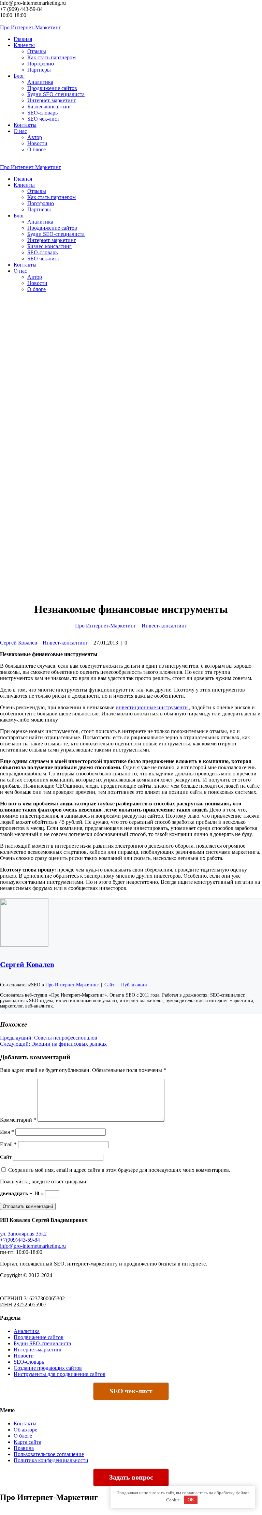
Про (30, 27)
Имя (7, 1132)
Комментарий (18, 1120)
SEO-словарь (42, 113)
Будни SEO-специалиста (56, 94)
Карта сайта (27, 1442)
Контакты (25, 1423)
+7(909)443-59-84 (20, 1240)
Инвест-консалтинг (164, 625)
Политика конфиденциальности (51, 1460)
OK (191, 1499)
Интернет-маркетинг (51, 100)
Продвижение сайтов (52, 88)
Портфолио (40, 63)
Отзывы (36, 51)
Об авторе (25, 1430)
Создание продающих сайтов (48, 1368)
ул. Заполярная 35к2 (23, 1234)
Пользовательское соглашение (49, 1454)
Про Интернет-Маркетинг (105, 625)
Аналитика (40, 82)
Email (8, 1144)
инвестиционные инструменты (152, 707)
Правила (24, 1448)
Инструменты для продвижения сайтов (59, 1374)
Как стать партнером (51, 57)
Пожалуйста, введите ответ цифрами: (44, 1181)
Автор (34, 137)
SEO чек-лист (43, 119)
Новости (37, 143)
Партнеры (39, 70)
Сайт (6, 1157)
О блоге (36, 149)
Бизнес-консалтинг (49, 106)
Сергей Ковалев (18, 643)
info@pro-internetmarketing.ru (33, 1246)
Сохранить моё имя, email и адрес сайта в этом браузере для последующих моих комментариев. (119, 1170)
